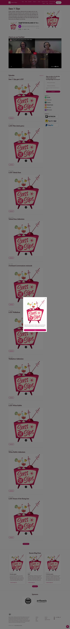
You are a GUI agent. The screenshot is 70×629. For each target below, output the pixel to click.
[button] (45, 298)
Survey (35, 330)
